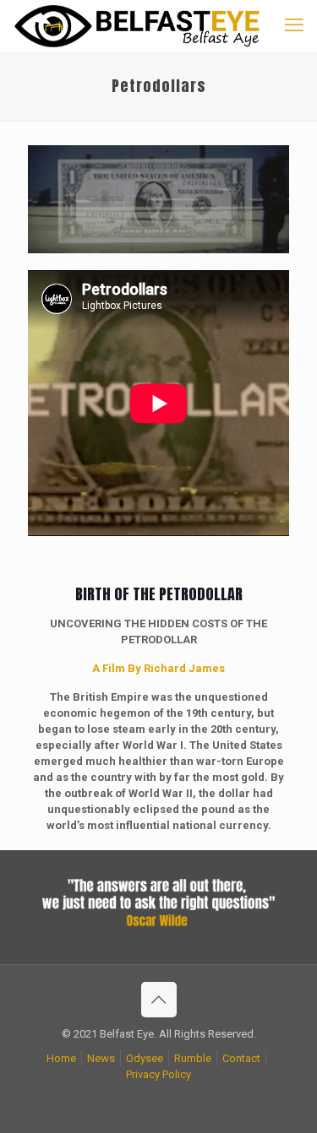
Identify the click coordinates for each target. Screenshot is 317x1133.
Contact (241, 1058)
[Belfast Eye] (139, 25)
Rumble (192, 1058)
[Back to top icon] (159, 999)
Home (61, 1058)
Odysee (144, 1058)
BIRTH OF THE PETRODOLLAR (159, 594)
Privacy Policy (158, 1074)
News (101, 1058)
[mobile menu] (294, 25)
